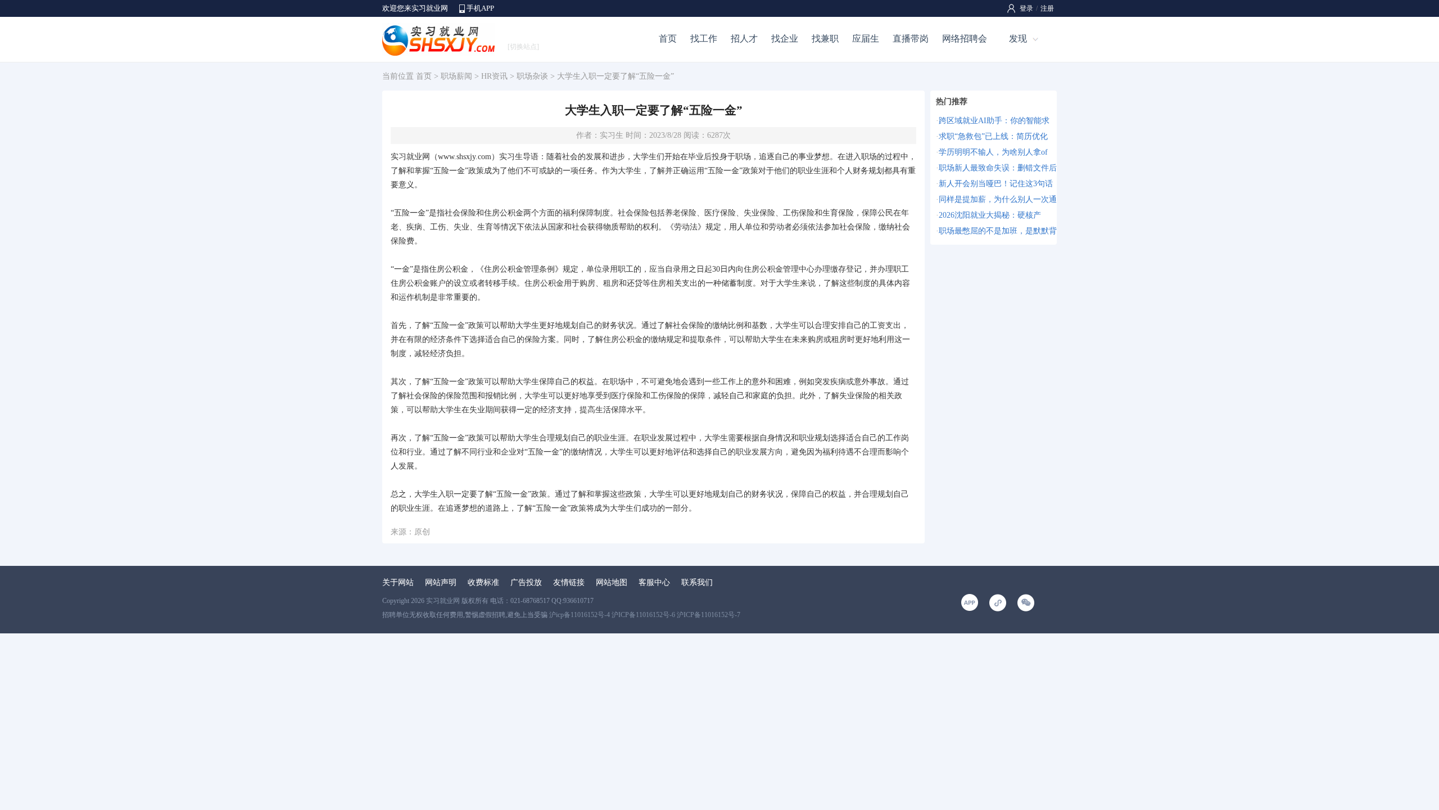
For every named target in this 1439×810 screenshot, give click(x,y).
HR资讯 (494, 76)
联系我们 (697, 582)
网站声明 (440, 582)
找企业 (784, 38)
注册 (1047, 8)
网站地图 (611, 582)
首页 (668, 38)
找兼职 (825, 38)
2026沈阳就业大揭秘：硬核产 (990, 215)
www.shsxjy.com (464, 156)
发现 (1018, 38)
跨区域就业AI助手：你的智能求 (994, 120)
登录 (1026, 8)
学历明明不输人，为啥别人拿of (993, 152)
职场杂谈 (532, 76)
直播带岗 (911, 38)
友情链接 (569, 582)
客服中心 (654, 582)
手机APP (480, 8)
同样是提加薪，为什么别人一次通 (998, 199)
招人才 (744, 38)
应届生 (865, 38)
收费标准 (483, 582)
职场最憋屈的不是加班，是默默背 (998, 231)
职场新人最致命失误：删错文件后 (998, 168)
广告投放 (526, 582)
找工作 (703, 38)
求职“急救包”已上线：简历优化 (993, 136)
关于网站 (398, 582)
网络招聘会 (964, 38)
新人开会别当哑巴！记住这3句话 (996, 183)
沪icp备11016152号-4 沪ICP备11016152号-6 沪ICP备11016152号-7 (644, 615)
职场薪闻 (456, 76)
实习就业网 (443, 601)
